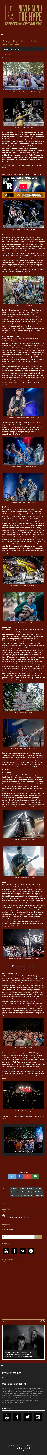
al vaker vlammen (31, 509)
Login (4, 1229)
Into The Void (15, 983)
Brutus (22, 1188)
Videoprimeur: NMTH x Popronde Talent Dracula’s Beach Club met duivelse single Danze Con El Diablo (18, 1354)
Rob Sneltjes (15, 1195)
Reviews (16, 49)
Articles (8, 49)
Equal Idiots (29, 1188)
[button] (18, 1147)
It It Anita (38, 1188)
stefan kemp (39, 1195)
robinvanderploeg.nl (23, 1448)
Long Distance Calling (25, 1192)
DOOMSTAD (36, 980)
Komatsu (13, 1192)
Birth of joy (14, 1188)
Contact (5, 1378)
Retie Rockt (38, 1192)
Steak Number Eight (27, 1195)
